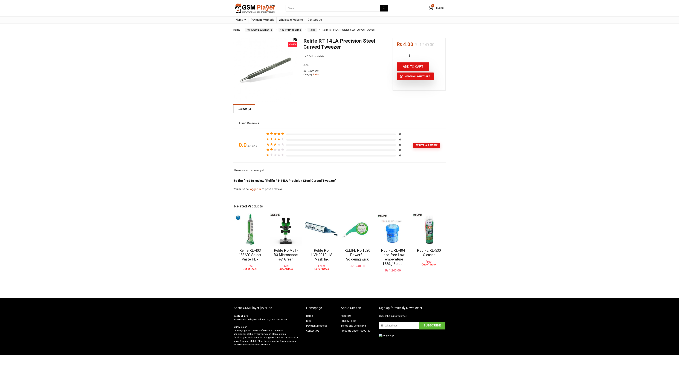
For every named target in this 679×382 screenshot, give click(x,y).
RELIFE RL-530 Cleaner (429, 252)
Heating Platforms (290, 29)
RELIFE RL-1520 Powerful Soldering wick (357, 254)
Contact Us (315, 19)
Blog (308, 320)
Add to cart (413, 66)
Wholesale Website (291, 19)
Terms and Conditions (353, 325)
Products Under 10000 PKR (356, 330)
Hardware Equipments (259, 29)
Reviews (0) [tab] (244, 109)
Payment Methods (262, 19)
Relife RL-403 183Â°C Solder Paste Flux (250, 254)
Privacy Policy (348, 320)
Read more (250, 273)
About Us (346, 315)
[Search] (384, 8)
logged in (255, 189)
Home (239, 19)
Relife (312, 29)
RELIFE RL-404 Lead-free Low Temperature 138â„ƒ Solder (393, 257)
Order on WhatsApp (417, 76)
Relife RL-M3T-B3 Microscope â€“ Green (286, 254)
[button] (295, 39)
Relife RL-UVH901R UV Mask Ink (321, 254)
